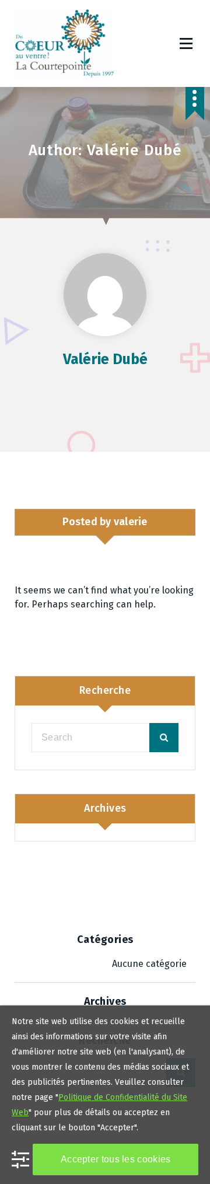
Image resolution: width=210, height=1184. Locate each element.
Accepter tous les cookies (116, 1159)
